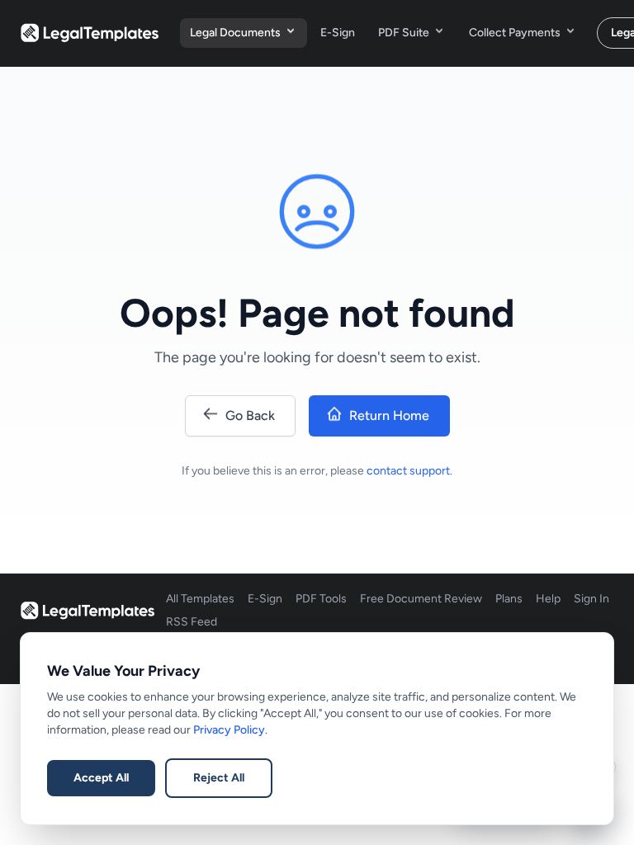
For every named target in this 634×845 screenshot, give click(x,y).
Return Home (389, 415)
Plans (509, 599)
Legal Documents (235, 33)
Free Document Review (421, 599)
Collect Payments (515, 33)
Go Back (250, 415)
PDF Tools (321, 599)
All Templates (200, 599)
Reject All (218, 778)
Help (548, 599)
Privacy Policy (229, 730)
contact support (408, 471)
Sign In (591, 599)
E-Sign (337, 33)
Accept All (101, 778)
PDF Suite (403, 33)
